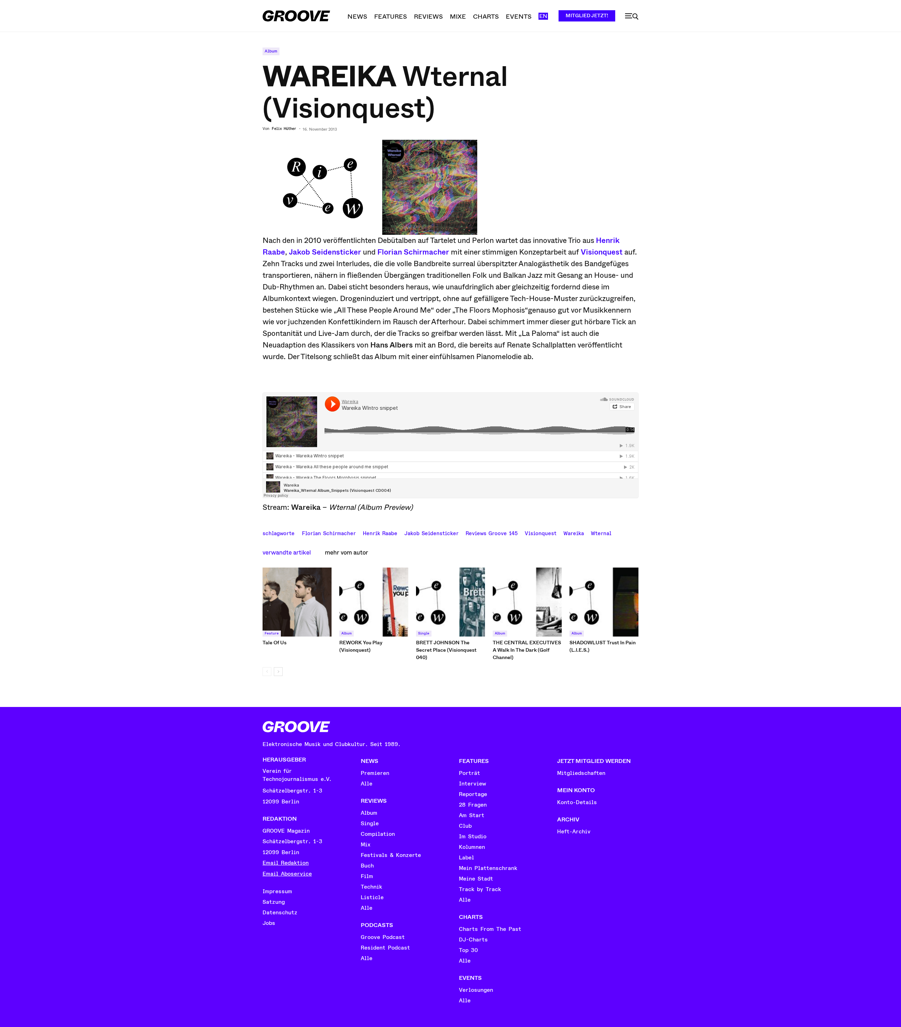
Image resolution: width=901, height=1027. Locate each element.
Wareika (573, 532)
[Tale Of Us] (297, 602)
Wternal (601, 532)
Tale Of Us (274, 642)
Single (423, 633)
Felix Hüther (284, 128)
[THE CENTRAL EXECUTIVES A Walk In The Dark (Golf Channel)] (527, 602)
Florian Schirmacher (413, 252)
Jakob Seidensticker (325, 252)
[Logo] (296, 15)
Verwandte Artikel (287, 552)
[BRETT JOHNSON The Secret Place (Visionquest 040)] (450, 602)
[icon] (631, 16)
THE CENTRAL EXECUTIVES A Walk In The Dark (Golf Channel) (527, 650)
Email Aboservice (287, 873)
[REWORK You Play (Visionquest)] (373, 602)
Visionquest (602, 252)
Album (271, 51)
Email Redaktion (286, 862)
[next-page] (278, 671)
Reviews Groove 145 (492, 532)
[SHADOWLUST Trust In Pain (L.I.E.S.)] (603, 602)
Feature (272, 633)
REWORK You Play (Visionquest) (361, 646)
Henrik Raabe (380, 532)
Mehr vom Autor (346, 552)
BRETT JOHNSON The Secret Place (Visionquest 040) (446, 650)
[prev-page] (267, 671)
